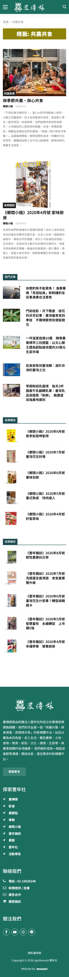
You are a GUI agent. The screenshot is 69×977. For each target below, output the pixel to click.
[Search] (64, 7)
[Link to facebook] (6, 932)
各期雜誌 (9, 205)
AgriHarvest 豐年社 (45, 960)
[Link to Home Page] (34, 7)
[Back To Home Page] (34, 705)
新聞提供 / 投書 (19, 888)
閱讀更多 (14, 772)
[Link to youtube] (14, 932)
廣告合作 (15, 895)
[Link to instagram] (23, 932)
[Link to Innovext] (42, 969)
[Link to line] (31, 932)
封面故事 (9, 93)
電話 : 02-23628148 (22, 881)
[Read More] (34, 72)
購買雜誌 (15, 901)
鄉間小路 (8, 106)
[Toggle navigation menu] (6, 7)
